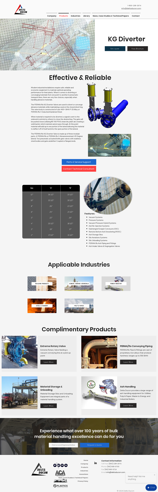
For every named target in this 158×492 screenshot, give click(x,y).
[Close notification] (154, 475)
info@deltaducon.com (115, 472)
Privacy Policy (83, 481)
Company (84, 464)
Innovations (83, 474)
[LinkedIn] (95, 463)
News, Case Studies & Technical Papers (78, 478)
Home (86, 460)
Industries (84, 471)
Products (84, 467)
